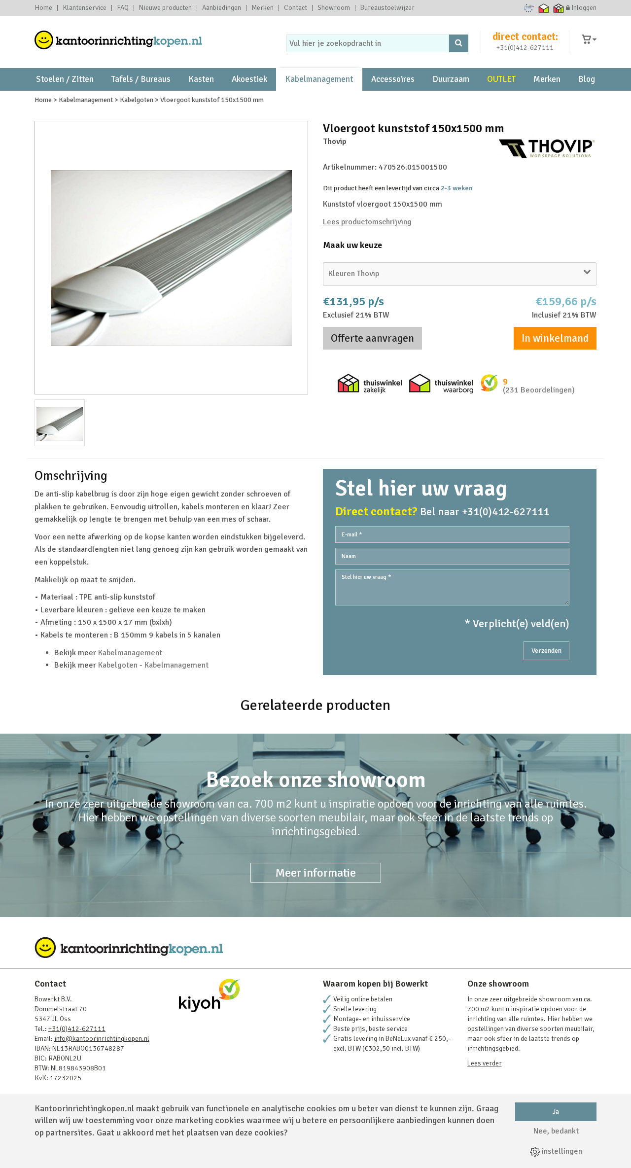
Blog (586, 79)
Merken (262, 8)
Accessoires (393, 79)
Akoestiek (249, 79)
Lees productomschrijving (367, 222)
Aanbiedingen (221, 8)
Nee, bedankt (556, 1131)
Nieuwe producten (165, 8)
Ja (556, 1111)
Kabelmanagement (319, 79)
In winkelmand (555, 338)
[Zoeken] (458, 43)
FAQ (123, 8)
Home (43, 8)
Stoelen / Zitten (65, 79)
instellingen (561, 1151)
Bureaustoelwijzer (387, 8)
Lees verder (484, 1063)
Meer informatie (316, 872)
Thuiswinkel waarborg (544, 7)
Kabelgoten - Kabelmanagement (153, 665)
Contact (295, 8)
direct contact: (525, 36)
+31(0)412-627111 (525, 47)
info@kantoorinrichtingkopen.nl (101, 1038)
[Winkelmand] (589, 40)
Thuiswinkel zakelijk (559, 7)
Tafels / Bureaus (141, 79)
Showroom (333, 8)
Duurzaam (450, 79)
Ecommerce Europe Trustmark (529, 7)
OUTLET (501, 79)
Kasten (201, 79)
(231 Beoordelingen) (539, 390)
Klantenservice (84, 8)
